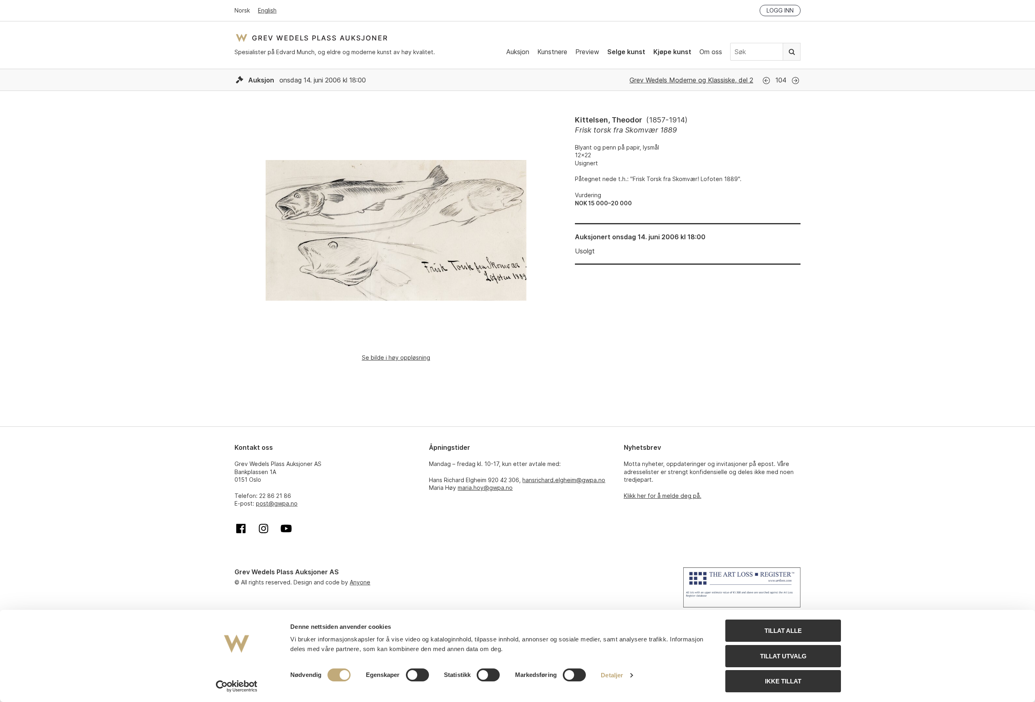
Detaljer (612, 675)
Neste (795, 81)
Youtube (286, 528)
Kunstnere (552, 52)
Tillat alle (783, 630)
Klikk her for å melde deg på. (662, 495)
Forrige (766, 81)
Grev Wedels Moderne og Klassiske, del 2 (691, 80)
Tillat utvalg (783, 656)
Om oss (710, 52)
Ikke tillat (783, 681)
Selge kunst (626, 52)
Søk (792, 52)
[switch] (417, 674)
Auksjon (517, 52)
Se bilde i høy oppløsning (396, 357)
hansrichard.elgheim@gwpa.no (563, 479)
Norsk (242, 10)
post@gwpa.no (277, 503)
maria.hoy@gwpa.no (485, 487)
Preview (587, 52)
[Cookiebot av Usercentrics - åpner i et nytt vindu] (236, 686)
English (267, 10)
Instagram (263, 528)
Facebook (240, 528)
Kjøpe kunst (672, 52)
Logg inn (780, 10)
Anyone (360, 582)
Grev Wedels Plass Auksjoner (311, 38)
